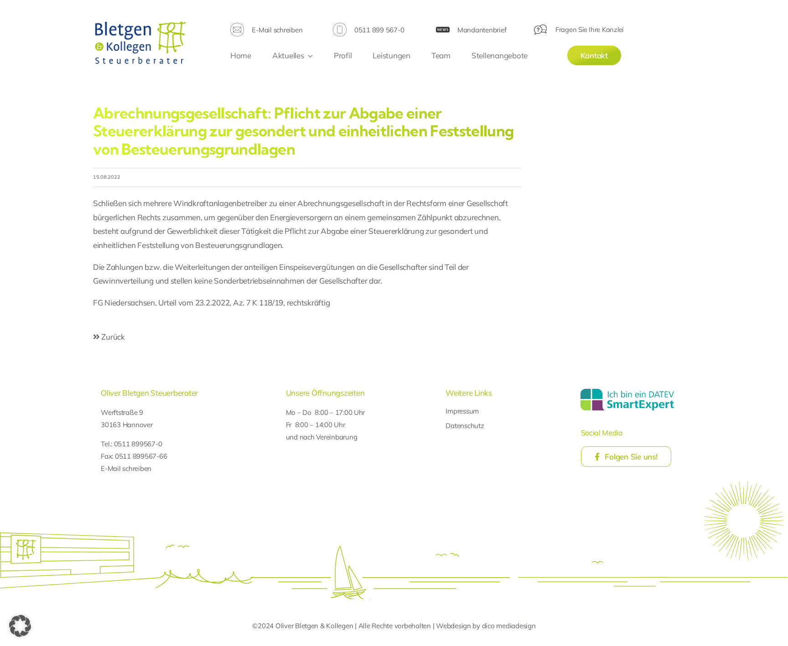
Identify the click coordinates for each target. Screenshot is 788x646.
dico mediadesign (509, 625)
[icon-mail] (237, 26)
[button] (20, 626)
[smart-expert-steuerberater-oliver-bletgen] (627, 390)
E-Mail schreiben (277, 30)
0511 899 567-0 (379, 30)
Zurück (112, 336)
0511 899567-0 (138, 443)
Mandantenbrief (481, 30)
